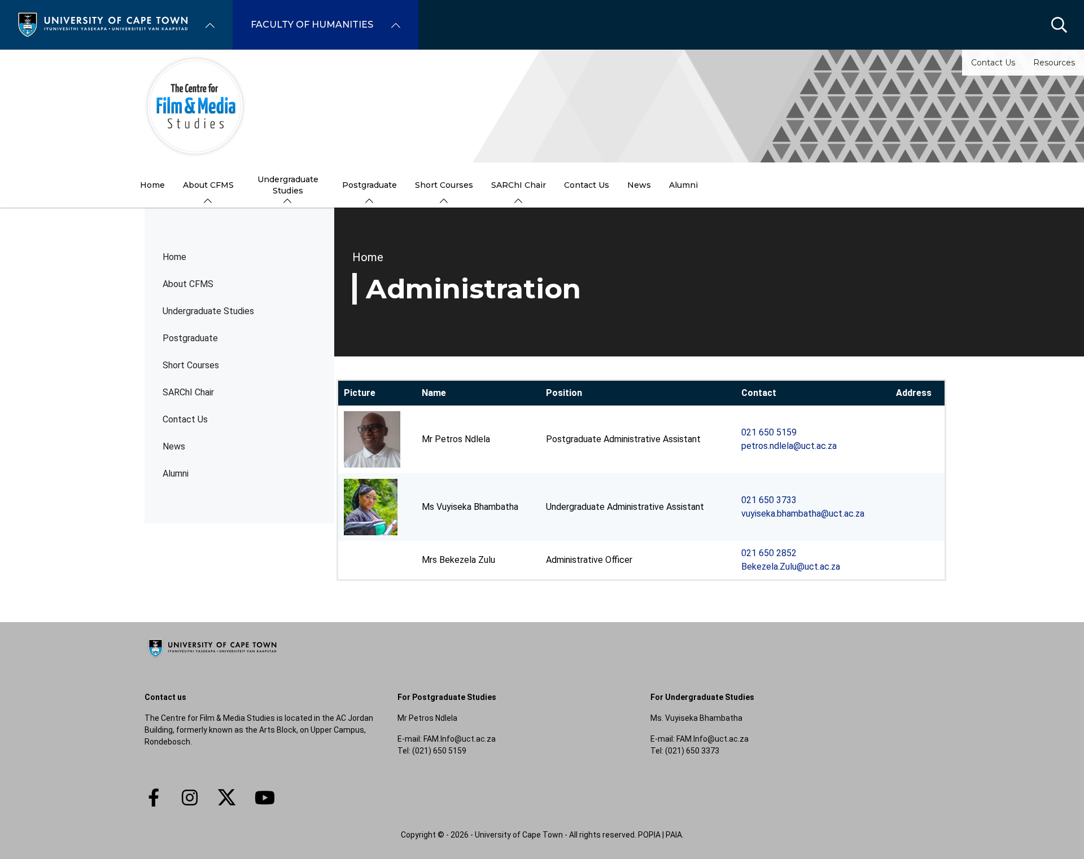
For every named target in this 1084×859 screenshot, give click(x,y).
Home (174, 257)
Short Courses (191, 365)
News (174, 446)
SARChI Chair (188, 392)
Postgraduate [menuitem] (369, 185)
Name (434, 392)
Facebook (153, 797)
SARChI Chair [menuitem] (518, 185)
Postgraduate (190, 338)
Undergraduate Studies (208, 311)
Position (564, 392)
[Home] (102, 24)
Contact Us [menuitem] (586, 185)
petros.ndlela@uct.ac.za (789, 445)
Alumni (176, 473)
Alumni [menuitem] (683, 185)
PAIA (674, 834)
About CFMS (188, 284)
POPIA (649, 834)
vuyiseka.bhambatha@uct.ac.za (802, 513)
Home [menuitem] (152, 185)
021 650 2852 (769, 553)
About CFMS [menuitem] (208, 185)
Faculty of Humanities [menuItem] (312, 24)
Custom (190, 797)
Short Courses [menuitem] (444, 185)
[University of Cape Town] (212, 658)
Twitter (227, 797)
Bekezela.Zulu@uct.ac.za (790, 566)
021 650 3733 (769, 500)
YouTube (265, 797)
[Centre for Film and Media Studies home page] (542, 106)
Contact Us (993, 63)
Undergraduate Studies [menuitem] (287, 185)
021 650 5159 (769, 432)
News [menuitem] (639, 185)
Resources (1054, 63)
